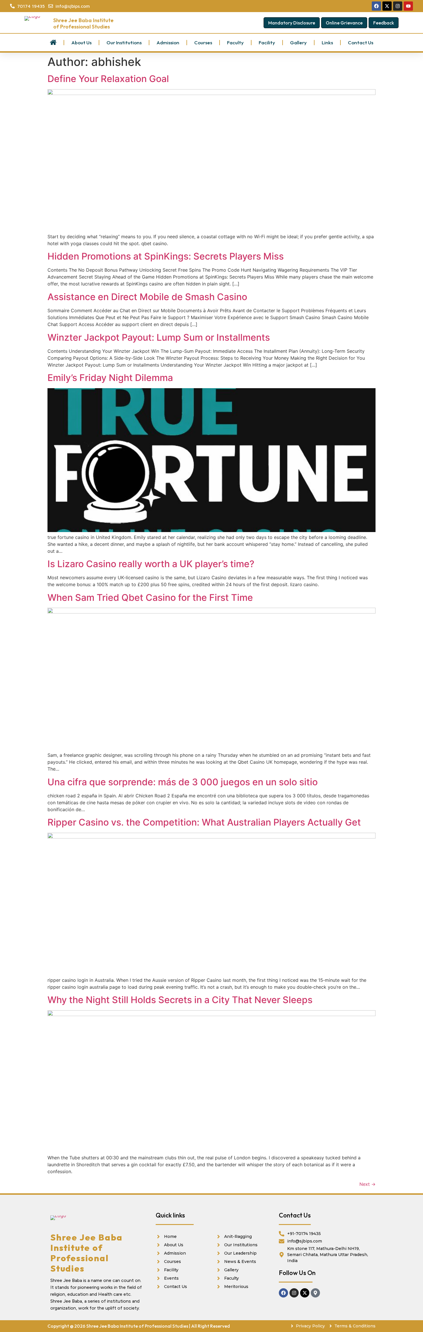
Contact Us (360, 42)
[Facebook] (283, 1292)
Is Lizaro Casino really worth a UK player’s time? (150, 563)
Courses (203, 42)
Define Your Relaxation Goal (108, 78)
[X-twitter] (304, 1292)
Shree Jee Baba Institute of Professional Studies (83, 23)
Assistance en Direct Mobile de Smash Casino (147, 296)
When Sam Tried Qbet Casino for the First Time (150, 597)
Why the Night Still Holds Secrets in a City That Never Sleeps (180, 999)
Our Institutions (124, 42)
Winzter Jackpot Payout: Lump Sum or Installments (158, 337)
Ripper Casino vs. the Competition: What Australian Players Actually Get (204, 822)
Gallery (298, 42)
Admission (168, 42)
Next (367, 1184)
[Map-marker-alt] (315, 1292)
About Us (81, 42)
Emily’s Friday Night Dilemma (110, 377)
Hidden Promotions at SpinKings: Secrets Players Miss (165, 256)
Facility (267, 42)
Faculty (235, 42)
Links (327, 42)
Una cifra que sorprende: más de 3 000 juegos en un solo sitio (182, 782)
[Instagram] (294, 1292)
